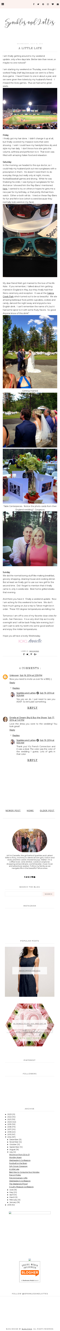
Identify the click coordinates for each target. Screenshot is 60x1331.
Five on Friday (15, 1175)
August (12, 1149)
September (14, 1147)
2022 (9, 1117)
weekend (34, 651)
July (11, 1152)
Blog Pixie (27, 1329)
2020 (9, 1122)
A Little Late (14, 1169)
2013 (9, 1205)
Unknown (14, 675)
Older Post (47, 810)
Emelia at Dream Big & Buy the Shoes (28, 717)
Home (30, 810)
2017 (9, 1129)
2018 (9, 1127)
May (11, 1192)
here (5, 188)
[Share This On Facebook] (24, 654)
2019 (9, 1124)
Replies (16, 688)
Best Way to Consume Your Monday (24, 1172)
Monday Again (15, 1157)
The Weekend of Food (18, 1184)
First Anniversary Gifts (18, 1178)
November (14, 1142)
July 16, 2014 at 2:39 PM (31, 675)
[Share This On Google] (35, 654)
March (12, 1197)
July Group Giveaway (18, 1166)
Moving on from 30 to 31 (19, 1155)
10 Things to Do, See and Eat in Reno (29, 1024)
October (13, 1144)
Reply (12, 682)
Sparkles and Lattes (26, 693)
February (13, 1200)
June (11, 1190)
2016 (9, 1132)
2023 (9, 1114)
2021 (9, 1119)
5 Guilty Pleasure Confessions (21, 1187)
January (13, 1202)
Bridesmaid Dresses (29, 971)
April (11, 1195)
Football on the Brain (18, 1163)
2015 (9, 1134)
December (14, 1139)
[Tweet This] (28, 654)
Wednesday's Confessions (19, 1160)
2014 (9, 1137)
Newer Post (13, 810)
